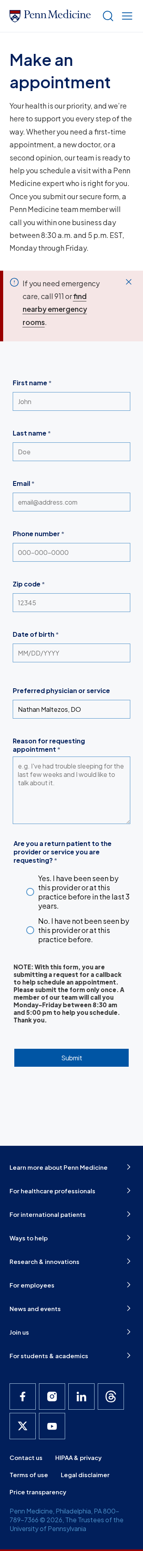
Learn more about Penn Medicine (59, 1167)
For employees (32, 1285)
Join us (19, 1332)
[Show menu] (125, 16)
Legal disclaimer (85, 1474)
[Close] (129, 282)
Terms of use (29, 1474)
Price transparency (38, 1492)
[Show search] (106, 16)
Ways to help (29, 1238)
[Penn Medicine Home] (52, 16)
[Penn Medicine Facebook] (22, 1396)
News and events (35, 1308)
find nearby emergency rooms (55, 309)
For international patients (48, 1214)
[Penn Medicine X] (22, 1426)
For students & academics (49, 1355)
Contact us (26, 1457)
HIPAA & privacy (78, 1457)
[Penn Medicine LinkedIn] (81, 1396)
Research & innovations (44, 1261)
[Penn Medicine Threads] (111, 1396)
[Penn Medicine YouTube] (52, 1426)
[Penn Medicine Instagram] (52, 1396)
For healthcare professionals (52, 1190)
